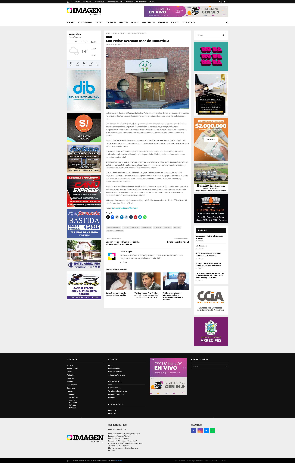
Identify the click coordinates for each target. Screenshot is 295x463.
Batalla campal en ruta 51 (178, 242)
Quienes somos (141, 2)
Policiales (111, 22)
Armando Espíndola (113, 227)
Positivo (177, 227)
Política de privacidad (116, 394)
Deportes (123, 22)
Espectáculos (148, 22)
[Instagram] (200, 430)
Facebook (112, 410)
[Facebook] (193, 430)
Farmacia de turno (115, 372)
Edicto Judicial (201, 246)
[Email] (206, 430)
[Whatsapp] (212, 430)
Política (99, 22)
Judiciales (73, 400)
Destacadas (135, 227)
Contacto (151, 2)
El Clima (111, 365)
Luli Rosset (118, 461)
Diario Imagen (112, 44)
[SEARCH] (223, 35)
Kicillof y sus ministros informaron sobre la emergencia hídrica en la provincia (173, 296)
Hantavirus (167, 227)
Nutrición (72, 408)
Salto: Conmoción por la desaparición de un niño (116, 294)
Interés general (85, 22)
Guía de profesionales (127, 2)
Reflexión (72, 405)
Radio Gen (110, 231)
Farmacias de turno (112, 2)
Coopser (126, 227)
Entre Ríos (157, 227)
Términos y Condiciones (117, 391)
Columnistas (187, 22)
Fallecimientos (99, 2)
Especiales (163, 22)
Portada (70, 22)
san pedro (119, 231)
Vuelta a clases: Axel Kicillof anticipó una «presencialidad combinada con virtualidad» (146, 295)
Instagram (112, 413)
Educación (73, 402)
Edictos (174, 22)
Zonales (135, 22)
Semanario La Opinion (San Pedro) (125, 208)
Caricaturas (73, 397)
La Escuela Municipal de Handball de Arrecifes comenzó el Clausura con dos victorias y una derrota (210, 275)
